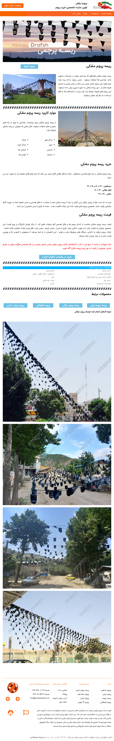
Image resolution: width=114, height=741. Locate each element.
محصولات (95, 13)
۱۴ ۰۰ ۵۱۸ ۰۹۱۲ (38, 690)
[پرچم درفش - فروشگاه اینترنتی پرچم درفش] (102, 5)
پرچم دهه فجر (83, 694)
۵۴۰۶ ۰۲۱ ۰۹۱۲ (38, 694)
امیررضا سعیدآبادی (37, 737)
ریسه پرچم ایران (82, 690)
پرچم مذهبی (106, 690)
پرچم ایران (107, 694)
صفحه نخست (106, 13)
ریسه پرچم (107, 698)
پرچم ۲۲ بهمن (83, 702)
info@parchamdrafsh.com (39, 698)
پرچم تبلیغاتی (105, 702)
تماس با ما (76, 13)
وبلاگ (85, 13)
